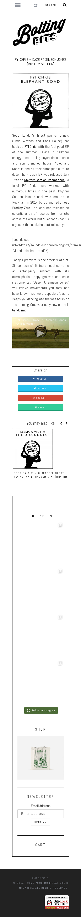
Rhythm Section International (44, 180)
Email (40, 407)
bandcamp (19, 310)
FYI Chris (30, 146)
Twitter (41, 388)
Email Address (40, 805)
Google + (41, 398)
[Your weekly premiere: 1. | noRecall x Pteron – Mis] (40, 545)
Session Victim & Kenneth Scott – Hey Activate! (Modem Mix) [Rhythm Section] (40, 476)
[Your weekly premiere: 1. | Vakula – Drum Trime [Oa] (40, 683)
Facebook (41, 379)
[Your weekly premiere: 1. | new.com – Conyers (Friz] (40, 637)
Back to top (39, 878)
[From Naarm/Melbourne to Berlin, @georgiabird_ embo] (40, 591)
